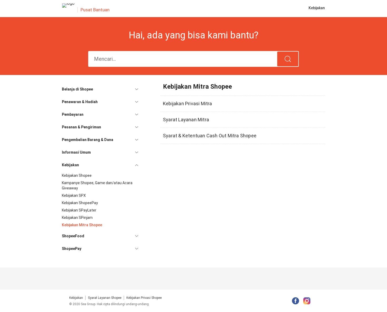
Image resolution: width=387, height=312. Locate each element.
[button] (100, 89)
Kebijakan (76, 298)
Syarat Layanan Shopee (104, 298)
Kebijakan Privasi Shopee (144, 298)
